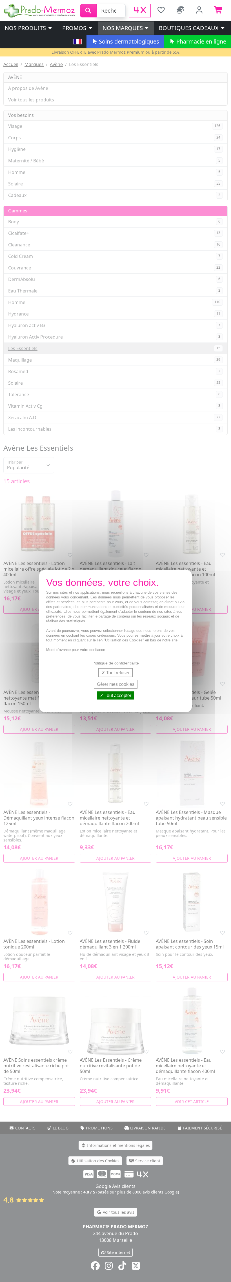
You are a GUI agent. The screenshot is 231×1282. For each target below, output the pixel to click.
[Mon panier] (219, 10)
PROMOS (75, 28)
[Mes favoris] (161, 10)
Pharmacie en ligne (200, 41)
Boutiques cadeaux (189, 28)
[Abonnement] (180, 10)
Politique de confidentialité (115, 663)
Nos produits (26, 28)
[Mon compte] (199, 10)
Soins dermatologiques (128, 41)
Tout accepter (117, 695)
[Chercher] (88, 10)
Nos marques (123, 28)
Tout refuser (117, 672)
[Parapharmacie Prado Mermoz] (40, 10)
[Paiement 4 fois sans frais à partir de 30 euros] (140, 10)
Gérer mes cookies (115, 684)
